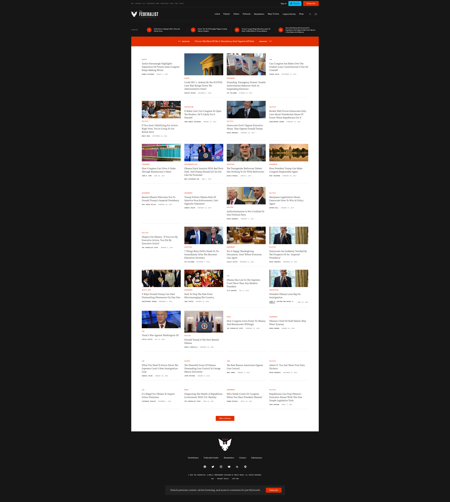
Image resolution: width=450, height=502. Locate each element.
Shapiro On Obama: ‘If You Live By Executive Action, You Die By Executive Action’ (160, 240)
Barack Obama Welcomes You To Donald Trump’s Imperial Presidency (160, 199)
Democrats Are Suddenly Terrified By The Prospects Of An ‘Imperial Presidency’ (288, 254)
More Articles (225, 418)
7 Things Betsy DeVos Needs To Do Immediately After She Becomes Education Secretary (201, 254)
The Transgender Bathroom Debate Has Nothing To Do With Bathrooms (245, 170)
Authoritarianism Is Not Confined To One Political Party (245, 213)
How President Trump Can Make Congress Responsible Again (285, 170)
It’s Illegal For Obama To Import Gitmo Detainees (158, 395)
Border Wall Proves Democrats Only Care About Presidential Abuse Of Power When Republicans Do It (287, 114)
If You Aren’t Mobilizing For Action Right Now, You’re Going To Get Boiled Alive (160, 128)
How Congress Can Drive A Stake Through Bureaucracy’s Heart (159, 170)
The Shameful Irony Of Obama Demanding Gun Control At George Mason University (202, 368)
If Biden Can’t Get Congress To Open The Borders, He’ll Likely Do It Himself (202, 114)
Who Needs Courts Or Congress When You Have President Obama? (244, 395)
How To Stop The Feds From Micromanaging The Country (199, 296)
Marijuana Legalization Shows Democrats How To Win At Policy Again (286, 200)
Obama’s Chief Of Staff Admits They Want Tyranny (287, 323)
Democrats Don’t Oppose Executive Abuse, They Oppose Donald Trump (245, 127)
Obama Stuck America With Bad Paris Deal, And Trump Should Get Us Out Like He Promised (203, 171)
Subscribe (311, 3)
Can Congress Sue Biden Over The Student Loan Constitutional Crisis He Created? (288, 67)
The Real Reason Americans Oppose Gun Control (245, 367)
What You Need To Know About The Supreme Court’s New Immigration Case (160, 368)
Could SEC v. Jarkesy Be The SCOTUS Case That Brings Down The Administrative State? (203, 85)
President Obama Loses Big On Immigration (285, 296)
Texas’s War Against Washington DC (160, 335)
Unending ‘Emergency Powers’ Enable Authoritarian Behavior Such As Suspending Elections (246, 85)
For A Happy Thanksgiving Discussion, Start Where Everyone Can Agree (244, 254)
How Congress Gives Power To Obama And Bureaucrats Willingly (246, 323)
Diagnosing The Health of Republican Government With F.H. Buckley (203, 395)
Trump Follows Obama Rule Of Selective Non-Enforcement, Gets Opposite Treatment (201, 200)
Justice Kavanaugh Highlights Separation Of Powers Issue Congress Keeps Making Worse (160, 67)
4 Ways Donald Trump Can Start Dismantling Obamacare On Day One (161, 296)
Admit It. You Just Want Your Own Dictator (287, 367)
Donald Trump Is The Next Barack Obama (201, 341)
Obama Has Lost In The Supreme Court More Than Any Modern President (243, 283)
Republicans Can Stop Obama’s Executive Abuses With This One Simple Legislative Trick (285, 397)
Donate (296, 3)
